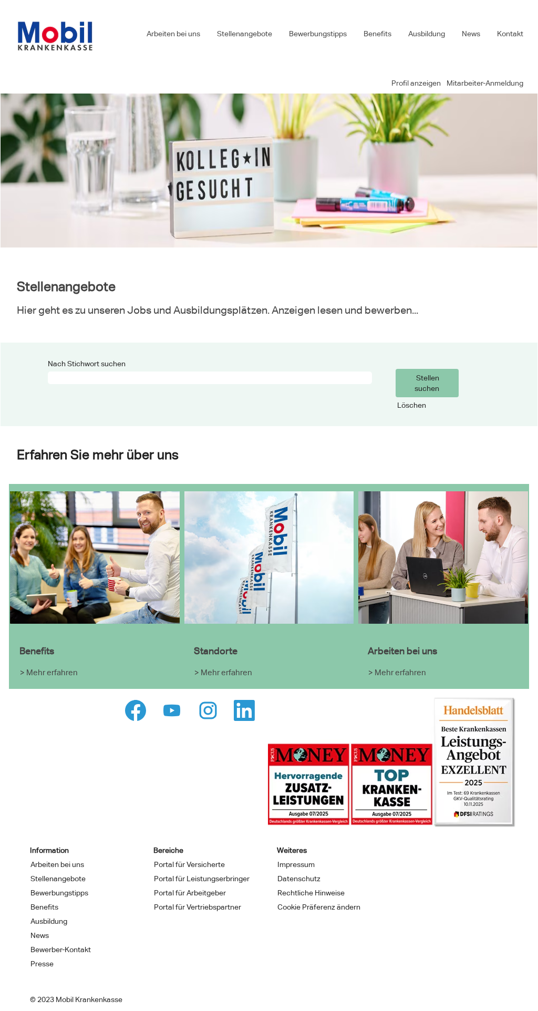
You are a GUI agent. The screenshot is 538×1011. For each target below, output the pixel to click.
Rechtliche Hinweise (311, 893)
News (471, 33)
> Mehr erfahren (49, 672)
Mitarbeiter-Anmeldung (485, 83)
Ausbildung (426, 33)
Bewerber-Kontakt (60, 949)
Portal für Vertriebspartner (197, 907)
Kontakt (510, 33)
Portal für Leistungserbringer (202, 878)
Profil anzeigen (416, 83)
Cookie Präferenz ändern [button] (318, 907)
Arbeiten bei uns (173, 33)
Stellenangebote (244, 33)
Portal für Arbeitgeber (190, 893)
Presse (42, 964)
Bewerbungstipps (318, 33)
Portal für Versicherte (189, 864)
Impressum (296, 864)
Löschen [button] (411, 405)
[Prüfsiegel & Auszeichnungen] (391, 762)
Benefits (377, 33)
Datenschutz (298, 878)
